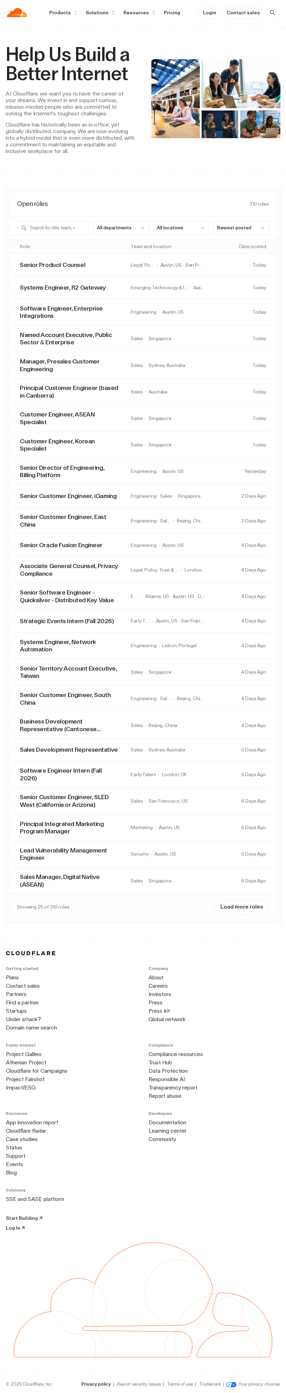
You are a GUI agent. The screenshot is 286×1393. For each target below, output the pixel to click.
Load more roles (241, 906)
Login (209, 12)
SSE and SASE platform (35, 1199)
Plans (12, 977)
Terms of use (180, 1384)
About (156, 977)
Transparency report (173, 1087)
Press (156, 1002)
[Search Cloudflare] (272, 12)
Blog (11, 1172)
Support (15, 1156)
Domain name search (31, 1027)
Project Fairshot (25, 1079)
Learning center (168, 1130)
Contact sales (243, 12)
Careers (158, 985)
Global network (167, 1019)
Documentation (167, 1122)
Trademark (210, 1384)
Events (14, 1164)
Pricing (172, 12)
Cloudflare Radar (26, 1130)
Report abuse (165, 1096)
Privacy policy (96, 1384)
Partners (16, 994)
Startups (16, 1011)
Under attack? (23, 1019)
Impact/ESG (21, 1087)
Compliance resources (176, 1054)
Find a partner (22, 1002)
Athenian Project (26, 1062)
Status (14, 1147)
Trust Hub (160, 1062)
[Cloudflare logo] (16, 12)
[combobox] (121, 228)
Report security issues (139, 1384)
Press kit (159, 1011)
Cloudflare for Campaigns (36, 1070)
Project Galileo (24, 1054)
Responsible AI (167, 1079)
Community (162, 1139)
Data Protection (168, 1070)
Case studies (22, 1139)
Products (60, 12)
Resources (136, 12)
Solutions (97, 12)
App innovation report (32, 1122)
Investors (160, 994)
